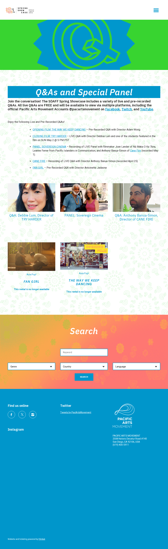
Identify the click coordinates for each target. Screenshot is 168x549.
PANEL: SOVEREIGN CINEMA (49, 146)
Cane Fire (135, 150)
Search (84, 377)
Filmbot (42, 539)
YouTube (146, 109)
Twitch (127, 109)
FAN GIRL (38, 167)
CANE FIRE (39, 161)
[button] (156, 10)
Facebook (112, 109)
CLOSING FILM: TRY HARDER (49, 136)
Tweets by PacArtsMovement (75, 412)
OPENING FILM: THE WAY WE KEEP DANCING (59, 129)
